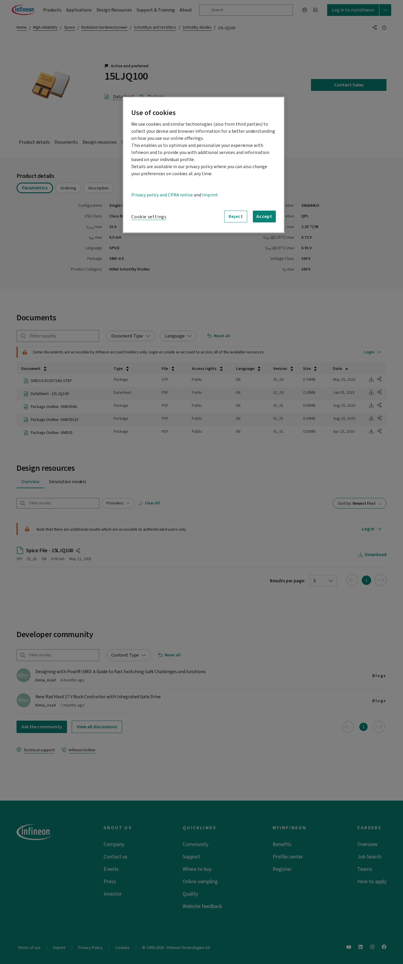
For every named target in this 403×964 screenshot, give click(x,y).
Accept (264, 216)
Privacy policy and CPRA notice (162, 195)
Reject (236, 216)
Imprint (210, 195)
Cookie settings (149, 217)
